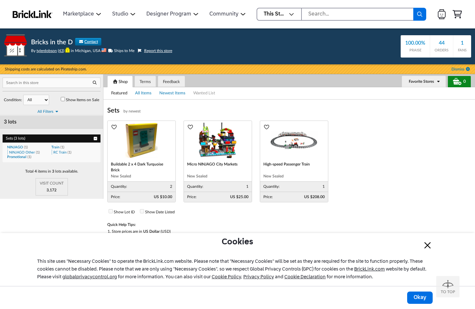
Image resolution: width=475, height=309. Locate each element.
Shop (123, 82)
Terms (145, 82)
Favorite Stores (421, 81)
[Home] (33, 14)
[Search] (419, 14)
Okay (420, 297)
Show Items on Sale (82, 100)
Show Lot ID (124, 212)
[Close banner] (427, 245)
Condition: (13, 100)
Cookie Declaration (305, 277)
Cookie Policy (226, 277)
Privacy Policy (258, 277)
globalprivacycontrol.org (89, 277)
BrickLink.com (369, 269)
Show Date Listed (160, 212)
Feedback (171, 82)
